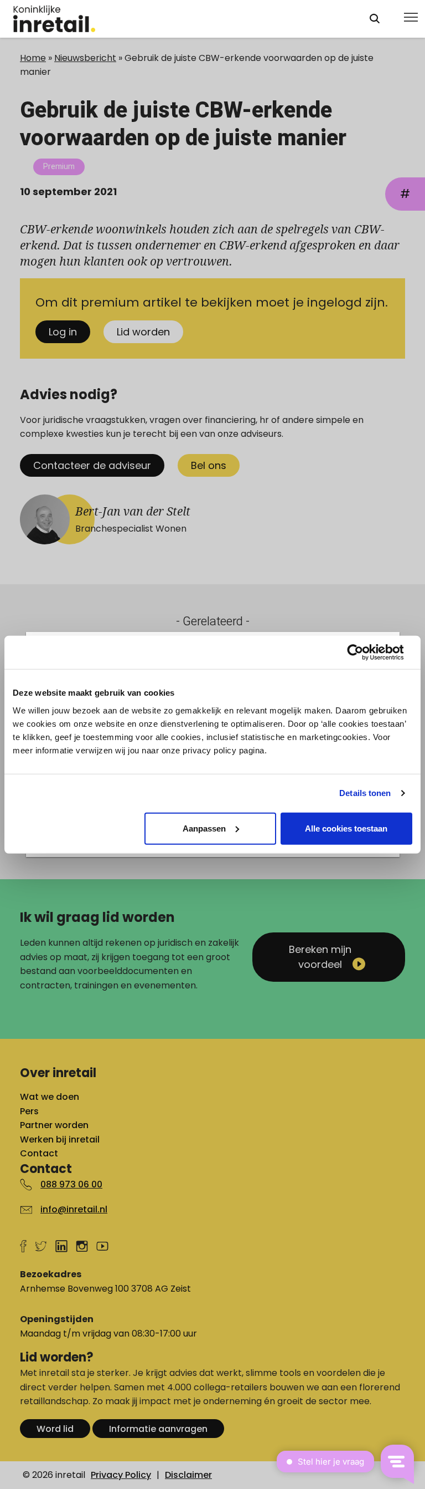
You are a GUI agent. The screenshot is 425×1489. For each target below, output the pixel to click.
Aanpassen (204, 828)
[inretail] (181, 19)
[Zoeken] (374, 18)
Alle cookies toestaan (346, 828)
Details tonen (365, 793)
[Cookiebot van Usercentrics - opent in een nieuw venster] (363, 652)
